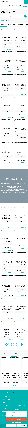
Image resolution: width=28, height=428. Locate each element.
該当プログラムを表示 (16, 419)
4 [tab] (16, 356)
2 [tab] (10, 356)
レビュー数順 (20, 24)
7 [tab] (22, 356)
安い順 (9, 24)
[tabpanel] (11, 372)
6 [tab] (20, 356)
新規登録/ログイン (21, 405)
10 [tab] (26, 356)
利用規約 (7, 405)
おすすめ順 (3, 24)
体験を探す (21, 1)
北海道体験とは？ (7, 402)
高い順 (13, 24)
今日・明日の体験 (22, 425)
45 (21, 344)
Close (2, 6)
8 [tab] (23, 356)
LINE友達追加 (16, 422)
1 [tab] (9, 356)
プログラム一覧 (11, 425)
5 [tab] (19, 356)
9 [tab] (24, 356)
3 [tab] (12, 356)
